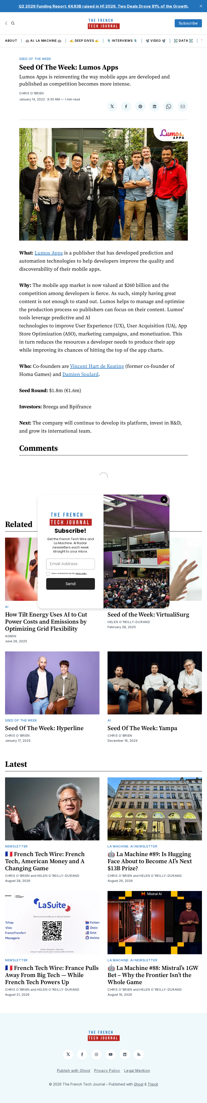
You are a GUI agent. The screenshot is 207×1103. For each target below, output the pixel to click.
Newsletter (16, 846)
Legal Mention (137, 1070)
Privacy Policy (107, 1070)
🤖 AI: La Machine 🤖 (43, 41)
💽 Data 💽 (183, 41)
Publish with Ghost (73, 1070)
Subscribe (188, 23)
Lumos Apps (49, 252)
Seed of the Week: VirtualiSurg (148, 614)
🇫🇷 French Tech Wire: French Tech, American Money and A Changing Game (45, 861)
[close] (201, 6)
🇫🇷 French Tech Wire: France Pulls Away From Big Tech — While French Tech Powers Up (52, 975)
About (11, 41)
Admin (10, 636)
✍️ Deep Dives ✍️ (84, 41)
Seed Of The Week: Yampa (142, 728)
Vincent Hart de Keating (97, 366)
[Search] (13, 23)
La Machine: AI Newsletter (133, 846)
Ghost (138, 1084)
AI (6, 607)
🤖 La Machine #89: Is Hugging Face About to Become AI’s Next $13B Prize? (150, 861)
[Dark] (7, 23)
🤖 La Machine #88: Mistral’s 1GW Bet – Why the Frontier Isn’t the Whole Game (153, 975)
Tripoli (153, 1084)
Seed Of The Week (35, 59)
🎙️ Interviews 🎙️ (122, 41)
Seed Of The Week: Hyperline (44, 728)
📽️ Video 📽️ (156, 41)
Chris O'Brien (31, 93)
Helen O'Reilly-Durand (129, 622)
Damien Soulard (80, 374)
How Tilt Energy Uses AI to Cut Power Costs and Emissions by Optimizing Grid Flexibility (46, 621)
